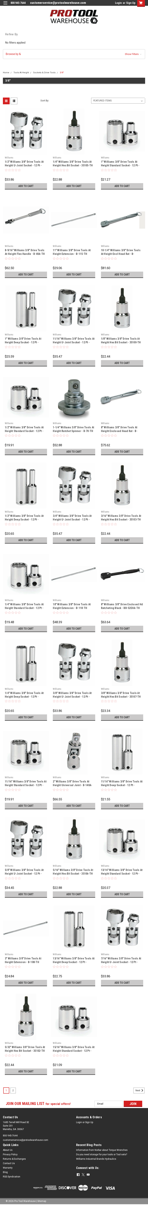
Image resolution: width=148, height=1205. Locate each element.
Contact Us (9, 1163)
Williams (9, 157)
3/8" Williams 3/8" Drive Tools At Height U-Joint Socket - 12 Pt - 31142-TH (72, 696)
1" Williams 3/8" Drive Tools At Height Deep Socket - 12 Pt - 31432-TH (23, 342)
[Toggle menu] (5, 5)
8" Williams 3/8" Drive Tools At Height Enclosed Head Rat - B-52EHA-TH (119, 431)
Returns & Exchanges (14, 1159)
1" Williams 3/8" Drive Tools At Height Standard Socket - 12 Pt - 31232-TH (120, 165)
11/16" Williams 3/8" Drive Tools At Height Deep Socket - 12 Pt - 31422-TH (122, 785)
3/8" (62, 72)
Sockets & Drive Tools (44, 72)
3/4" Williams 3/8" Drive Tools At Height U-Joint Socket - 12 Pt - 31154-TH (72, 519)
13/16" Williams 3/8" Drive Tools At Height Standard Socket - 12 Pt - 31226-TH (122, 873)
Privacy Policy (10, 1154)
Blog (5, 1172)
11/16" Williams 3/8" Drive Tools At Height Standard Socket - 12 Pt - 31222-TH (25, 785)
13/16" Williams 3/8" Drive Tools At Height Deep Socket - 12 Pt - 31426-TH (73, 962)
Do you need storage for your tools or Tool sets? (101, 1154)
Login (118, 2)
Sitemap (41, 1201)
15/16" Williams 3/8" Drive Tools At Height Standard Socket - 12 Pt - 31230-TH (73, 1051)
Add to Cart (26, 186)
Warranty (8, 1167)
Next (138, 1090)
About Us (8, 1150)
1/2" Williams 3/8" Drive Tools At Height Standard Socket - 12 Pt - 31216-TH (24, 431)
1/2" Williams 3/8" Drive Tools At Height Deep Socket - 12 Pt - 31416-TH (24, 519)
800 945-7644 (10, 1135)
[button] (74, 54)
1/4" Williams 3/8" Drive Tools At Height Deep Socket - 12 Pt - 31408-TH (24, 696)
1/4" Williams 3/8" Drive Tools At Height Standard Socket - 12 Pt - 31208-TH (24, 608)
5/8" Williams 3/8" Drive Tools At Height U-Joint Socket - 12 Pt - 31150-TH (24, 873)
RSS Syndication (11, 1176)
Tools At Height (21, 72)
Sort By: (44, 100)
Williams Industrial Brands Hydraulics (96, 1159)
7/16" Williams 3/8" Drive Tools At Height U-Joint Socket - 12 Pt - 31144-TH (121, 962)
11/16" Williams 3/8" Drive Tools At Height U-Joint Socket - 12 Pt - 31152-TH (73, 342)
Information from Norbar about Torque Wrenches (102, 1150)
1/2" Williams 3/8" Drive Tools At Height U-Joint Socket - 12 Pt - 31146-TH (24, 165)
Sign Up (130, 2)
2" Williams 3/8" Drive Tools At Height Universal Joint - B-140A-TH (72, 785)
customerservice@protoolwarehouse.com (58, 3)
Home (6, 72)
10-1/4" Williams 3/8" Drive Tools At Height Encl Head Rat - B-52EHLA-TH (120, 254)
